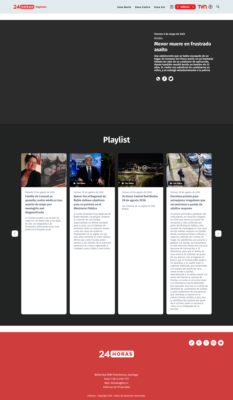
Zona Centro (142, 7)
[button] (218, 233)
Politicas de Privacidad (116, 387)
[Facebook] (164, 78)
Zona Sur (159, 7)
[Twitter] (170, 78)
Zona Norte (124, 7)
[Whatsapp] (158, 78)
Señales (185, 7)
